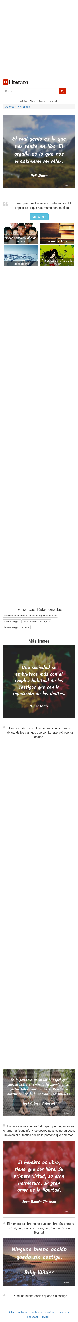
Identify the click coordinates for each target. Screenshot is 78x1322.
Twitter (45, 1317)
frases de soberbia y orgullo (36, 621)
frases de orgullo (12, 621)
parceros (64, 1312)
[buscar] (62, 91)
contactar (22, 1312)
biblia (11, 1312)
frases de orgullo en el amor (43, 615)
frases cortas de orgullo (15, 615)
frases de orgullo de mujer (17, 627)
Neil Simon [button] (39, 217)
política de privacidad (43, 1312)
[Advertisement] (39, 39)
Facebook (32, 1317)
